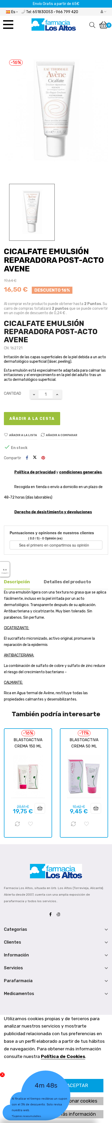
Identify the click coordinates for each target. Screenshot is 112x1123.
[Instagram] (59, 914)
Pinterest (43, 458)
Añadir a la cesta (32, 418)
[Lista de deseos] (30, 824)
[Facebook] (51, 914)
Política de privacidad (34, 472)
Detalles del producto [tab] (67, 581)
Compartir (27, 458)
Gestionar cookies (77, 1101)
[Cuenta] (103, 12)
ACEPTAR (77, 1085)
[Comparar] (17, 824)
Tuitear (35, 458)
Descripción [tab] (17, 581)
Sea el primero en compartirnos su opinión (54, 545)
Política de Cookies (63, 1056)
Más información (77, 1114)
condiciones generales (80, 472)
